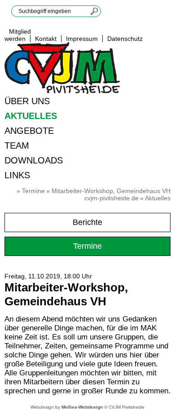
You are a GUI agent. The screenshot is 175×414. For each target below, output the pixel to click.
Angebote (29, 131)
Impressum (82, 38)
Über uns (27, 101)
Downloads (33, 160)
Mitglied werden (17, 35)
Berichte (87, 222)
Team (16, 145)
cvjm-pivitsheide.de (111, 198)
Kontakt (46, 38)
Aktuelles (30, 116)
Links (17, 175)
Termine (33, 190)
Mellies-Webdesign (82, 407)
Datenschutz (125, 38)
